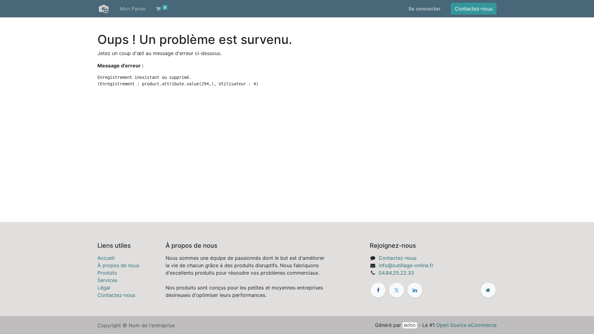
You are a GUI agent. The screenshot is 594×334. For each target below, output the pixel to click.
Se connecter (424, 9)
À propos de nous (118, 265)
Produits (107, 273)
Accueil (105, 258)
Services (107, 280)
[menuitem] (132, 8)
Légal (103, 288)
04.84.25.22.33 (396, 273)
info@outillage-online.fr (406, 265)
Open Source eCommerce (466, 325)
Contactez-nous (474, 9)
